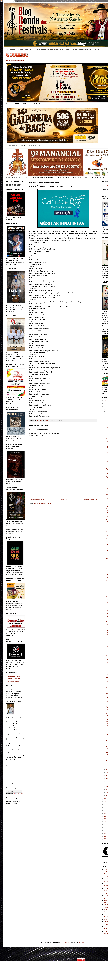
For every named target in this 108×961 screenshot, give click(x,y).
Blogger (81, 942)
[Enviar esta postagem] (52, 420)
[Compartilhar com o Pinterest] (61, 420)
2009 (106, 839)
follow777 (66, 942)
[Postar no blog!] (56, 420)
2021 (106, 804)
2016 (106, 819)
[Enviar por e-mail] (55, 420)
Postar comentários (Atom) (42, 503)
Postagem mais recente (37, 500)
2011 (106, 833)
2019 (106, 810)
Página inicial (64, 500)
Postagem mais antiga (90, 500)
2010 (106, 836)
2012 (106, 830)
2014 (106, 825)
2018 (106, 813)
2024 (106, 406)
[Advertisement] (63, 485)
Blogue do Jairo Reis (14, 678)
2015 (106, 822)
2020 (106, 807)
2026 (106, 401)
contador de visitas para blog (15, 60)
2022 (106, 802)
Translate (20, 793)
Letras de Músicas (13, 681)
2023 (106, 799)
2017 (106, 816)
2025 (106, 403)
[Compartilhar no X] (58, 420)
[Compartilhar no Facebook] (59, 420)
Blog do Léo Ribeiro (14, 676)
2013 (106, 827)
